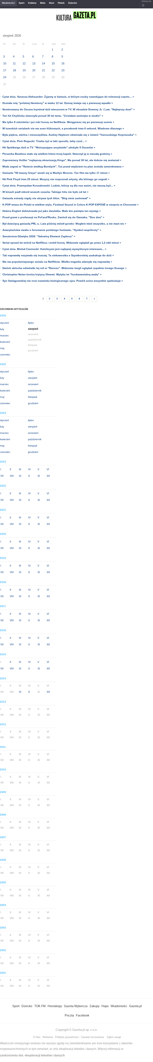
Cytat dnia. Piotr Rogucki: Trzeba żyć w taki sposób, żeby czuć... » (44, 141)
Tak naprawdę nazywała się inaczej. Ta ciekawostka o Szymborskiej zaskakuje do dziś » (58, 255)
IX (20, 475)
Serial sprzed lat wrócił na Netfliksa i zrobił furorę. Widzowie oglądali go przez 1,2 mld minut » (61, 242)
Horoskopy (55, 1006)
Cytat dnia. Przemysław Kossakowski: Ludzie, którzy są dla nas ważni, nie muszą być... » (58, 185)
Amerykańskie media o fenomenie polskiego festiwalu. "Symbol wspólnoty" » (51, 229)
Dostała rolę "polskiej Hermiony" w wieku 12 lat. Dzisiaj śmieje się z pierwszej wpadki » (57, 103)
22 (53, 70)
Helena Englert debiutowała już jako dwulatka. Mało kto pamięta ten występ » (51, 210)
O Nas (36, 1036)
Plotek (61, 3)
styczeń (4, 322)
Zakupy (94, 1006)
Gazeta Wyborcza (76, 1006)
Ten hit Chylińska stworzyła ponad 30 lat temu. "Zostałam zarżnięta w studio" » (52, 115)
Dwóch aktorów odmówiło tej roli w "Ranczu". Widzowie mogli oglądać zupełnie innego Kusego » (64, 268)
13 (33, 63)
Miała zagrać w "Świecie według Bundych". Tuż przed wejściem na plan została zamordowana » (63, 166)
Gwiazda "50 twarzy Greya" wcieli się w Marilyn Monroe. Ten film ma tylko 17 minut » (56, 172)
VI (48, 469)
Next (51, 3)
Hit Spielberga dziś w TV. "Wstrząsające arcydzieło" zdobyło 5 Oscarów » (48, 147)
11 (14, 63)
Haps (105, 1006)
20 (33, 70)
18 (14, 70)
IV (29, 469)
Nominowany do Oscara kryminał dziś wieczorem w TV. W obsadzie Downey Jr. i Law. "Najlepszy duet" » (68, 109)
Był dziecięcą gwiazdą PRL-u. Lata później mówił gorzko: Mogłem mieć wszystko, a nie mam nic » (64, 223)
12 (24, 63)
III (20, 469)
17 (4, 70)
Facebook (82, 1015)
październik (34, 390)
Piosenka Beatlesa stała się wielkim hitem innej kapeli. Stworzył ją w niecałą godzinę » (57, 153)
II (10, 469)
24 (4, 77)
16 (62, 63)
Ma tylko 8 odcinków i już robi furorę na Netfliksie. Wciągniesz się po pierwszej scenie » (58, 122)
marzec (4, 335)
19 (24, 70)
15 (53, 63)
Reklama (48, 1036)
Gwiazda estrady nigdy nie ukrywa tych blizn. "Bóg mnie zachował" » (46, 198)
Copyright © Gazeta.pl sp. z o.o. (76, 1029)
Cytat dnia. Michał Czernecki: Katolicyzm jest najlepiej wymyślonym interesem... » (54, 249)
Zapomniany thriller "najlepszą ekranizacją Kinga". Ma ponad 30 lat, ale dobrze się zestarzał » (61, 160)
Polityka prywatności (67, 1036)
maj (2, 348)
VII (2, 475)
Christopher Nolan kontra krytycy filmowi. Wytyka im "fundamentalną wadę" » (52, 274)
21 (43, 70)
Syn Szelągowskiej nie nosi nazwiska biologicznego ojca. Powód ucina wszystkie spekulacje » (62, 280)
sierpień (32, 377)
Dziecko (72, 3)
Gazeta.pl (135, 1006)
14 (43, 63)
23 (62, 70)
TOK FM (40, 1006)
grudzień (33, 403)
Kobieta (32, 3)
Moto (42, 3)
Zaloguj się (146, 1)
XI (39, 475)
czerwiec (5, 354)
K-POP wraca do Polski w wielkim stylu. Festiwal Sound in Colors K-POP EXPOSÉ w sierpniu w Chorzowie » (70, 204)
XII (48, 475)
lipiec (31, 322)
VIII (12, 475)
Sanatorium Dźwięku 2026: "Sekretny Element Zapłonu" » (38, 236)
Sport (21, 3)
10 (4, 63)
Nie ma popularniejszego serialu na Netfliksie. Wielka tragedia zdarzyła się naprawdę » (57, 261)
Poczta (69, 1015)
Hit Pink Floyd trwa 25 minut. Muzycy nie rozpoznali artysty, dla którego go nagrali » (55, 179)
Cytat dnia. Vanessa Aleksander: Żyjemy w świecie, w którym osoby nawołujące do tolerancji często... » (68, 96)
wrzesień (33, 384)
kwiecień (5, 341)
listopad (32, 396)
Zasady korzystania (92, 1036)
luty (2, 329)
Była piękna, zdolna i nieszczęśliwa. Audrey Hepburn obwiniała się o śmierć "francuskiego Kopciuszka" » (69, 134)
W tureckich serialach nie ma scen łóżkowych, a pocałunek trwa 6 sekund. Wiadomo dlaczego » (63, 128)
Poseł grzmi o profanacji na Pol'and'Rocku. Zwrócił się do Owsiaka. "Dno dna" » (53, 217)
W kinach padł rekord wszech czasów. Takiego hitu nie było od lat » (45, 191)
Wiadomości (8, 3)
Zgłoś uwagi (114, 1036)
